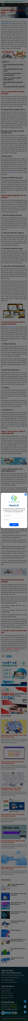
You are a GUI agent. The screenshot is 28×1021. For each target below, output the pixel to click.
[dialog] (14, 510)
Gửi (14, 524)
